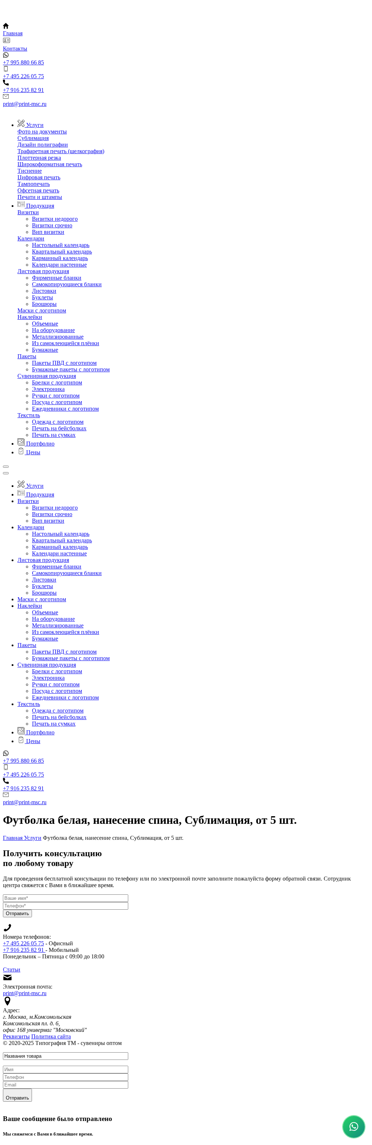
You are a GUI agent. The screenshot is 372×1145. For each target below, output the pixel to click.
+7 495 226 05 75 (23, 943)
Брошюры (44, 304)
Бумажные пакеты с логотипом (71, 369)
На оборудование (53, 330)
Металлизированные (58, 337)
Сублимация (33, 138)
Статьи (11, 969)
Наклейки (29, 317)
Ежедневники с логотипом (65, 409)
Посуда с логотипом (57, 402)
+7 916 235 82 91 (24, 950)
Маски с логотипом (41, 310)
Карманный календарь (60, 258)
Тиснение (29, 171)
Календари (30, 238)
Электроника (48, 389)
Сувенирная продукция (46, 376)
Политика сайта (51, 1036)
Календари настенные (59, 265)
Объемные (45, 323)
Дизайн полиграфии (42, 144)
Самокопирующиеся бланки (67, 284)
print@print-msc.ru (24, 993)
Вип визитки (48, 232)
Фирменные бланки (56, 278)
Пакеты (26, 356)
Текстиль (28, 415)
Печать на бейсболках (59, 428)
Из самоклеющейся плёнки (65, 343)
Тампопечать (33, 184)
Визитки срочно (52, 225)
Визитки (28, 212)
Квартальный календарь (62, 251)
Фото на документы (42, 131)
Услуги (32, 838)
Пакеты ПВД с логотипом (64, 363)
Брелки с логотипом (57, 382)
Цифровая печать (38, 177)
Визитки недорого (55, 219)
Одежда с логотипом (58, 422)
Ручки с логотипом (56, 395)
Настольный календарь (60, 245)
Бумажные (45, 350)
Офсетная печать (38, 190)
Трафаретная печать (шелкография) (60, 151)
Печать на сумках (54, 435)
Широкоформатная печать (49, 164)
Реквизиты (16, 1036)
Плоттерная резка (39, 158)
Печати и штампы (39, 197)
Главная (13, 838)
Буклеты (42, 297)
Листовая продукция (43, 271)
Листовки (44, 291)
